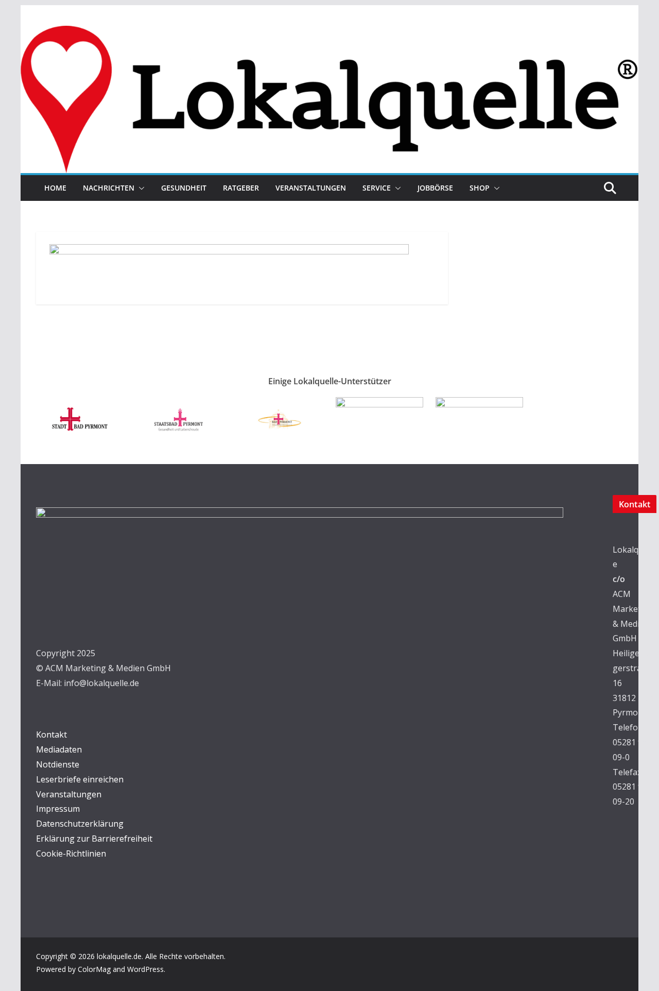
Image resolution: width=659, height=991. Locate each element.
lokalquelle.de (119, 956)
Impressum (58, 808)
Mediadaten (59, 749)
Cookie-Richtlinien (71, 853)
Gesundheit (183, 188)
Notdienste (57, 764)
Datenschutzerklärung (80, 823)
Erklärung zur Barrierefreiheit (94, 838)
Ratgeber (241, 188)
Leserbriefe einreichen (80, 779)
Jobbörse (435, 188)
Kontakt (51, 734)
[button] (139, 188)
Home (55, 188)
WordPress (145, 969)
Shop (480, 188)
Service (376, 188)
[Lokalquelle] (329, 33)
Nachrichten (108, 188)
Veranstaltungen (310, 188)
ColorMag (94, 969)
